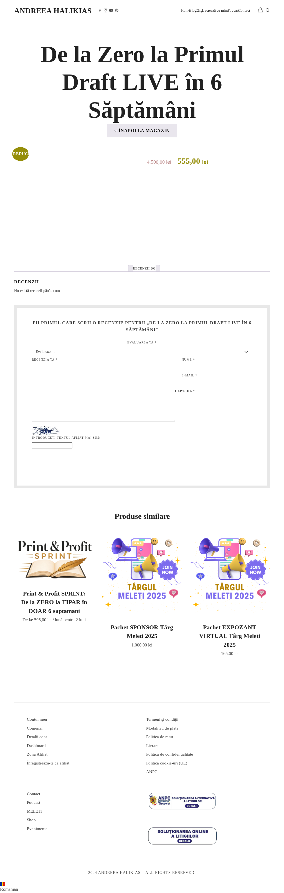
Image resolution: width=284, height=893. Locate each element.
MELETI (34, 811)
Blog (193, 10)
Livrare (152, 745)
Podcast (233, 10)
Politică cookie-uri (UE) (166, 763)
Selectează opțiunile (54, 558)
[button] (142, 887)
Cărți (199, 10)
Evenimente (37, 829)
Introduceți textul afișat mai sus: (66, 437)
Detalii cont (37, 737)
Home (185, 10)
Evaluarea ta (142, 342)
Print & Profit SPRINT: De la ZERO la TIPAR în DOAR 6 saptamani (54, 602)
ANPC (151, 771)
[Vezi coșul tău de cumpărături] (260, 10)
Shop (31, 820)
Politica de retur (159, 737)
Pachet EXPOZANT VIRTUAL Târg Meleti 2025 (229, 636)
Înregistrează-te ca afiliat (48, 763)
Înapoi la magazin (144, 130)
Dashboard (36, 745)
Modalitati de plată (162, 728)
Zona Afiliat (37, 754)
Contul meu (37, 719)
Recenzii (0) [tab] (144, 268)
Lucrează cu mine (215, 10)
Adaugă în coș (142, 575)
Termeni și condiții (162, 719)
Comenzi (34, 728)
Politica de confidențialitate (169, 754)
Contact (244, 10)
